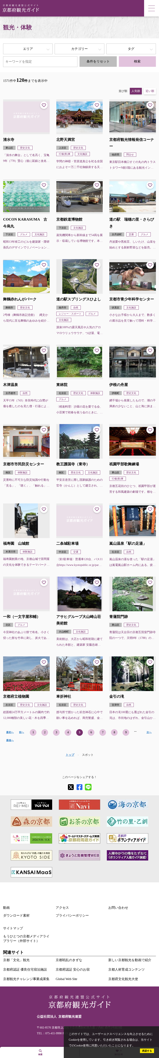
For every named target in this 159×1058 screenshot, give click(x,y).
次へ (149, 732)
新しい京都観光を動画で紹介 (129, 960)
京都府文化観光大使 (123, 979)
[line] (88, 787)
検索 (137, 61)
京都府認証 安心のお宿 (73, 969)
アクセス (62, 907)
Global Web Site (66, 979)
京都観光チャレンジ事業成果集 (26, 979)
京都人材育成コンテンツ (126, 969)
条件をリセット (98, 61)
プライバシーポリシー (72, 915)
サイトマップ (13, 928)
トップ (70, 754)
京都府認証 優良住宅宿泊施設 (25, 969)
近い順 (150, 91)
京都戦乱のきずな (69, 960)
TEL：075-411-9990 (49, 1033)
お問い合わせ (118, 907)
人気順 (135, 91)
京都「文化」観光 (16, 960)
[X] (70, 787)
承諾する (147, 1050)
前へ (21, 732)
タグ (131, 49)
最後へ (10, 740)
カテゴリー (79, 49)
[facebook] (79, 787)
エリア (28, 49)
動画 (6, 907)
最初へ (10, 732)
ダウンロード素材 (16, 915)
